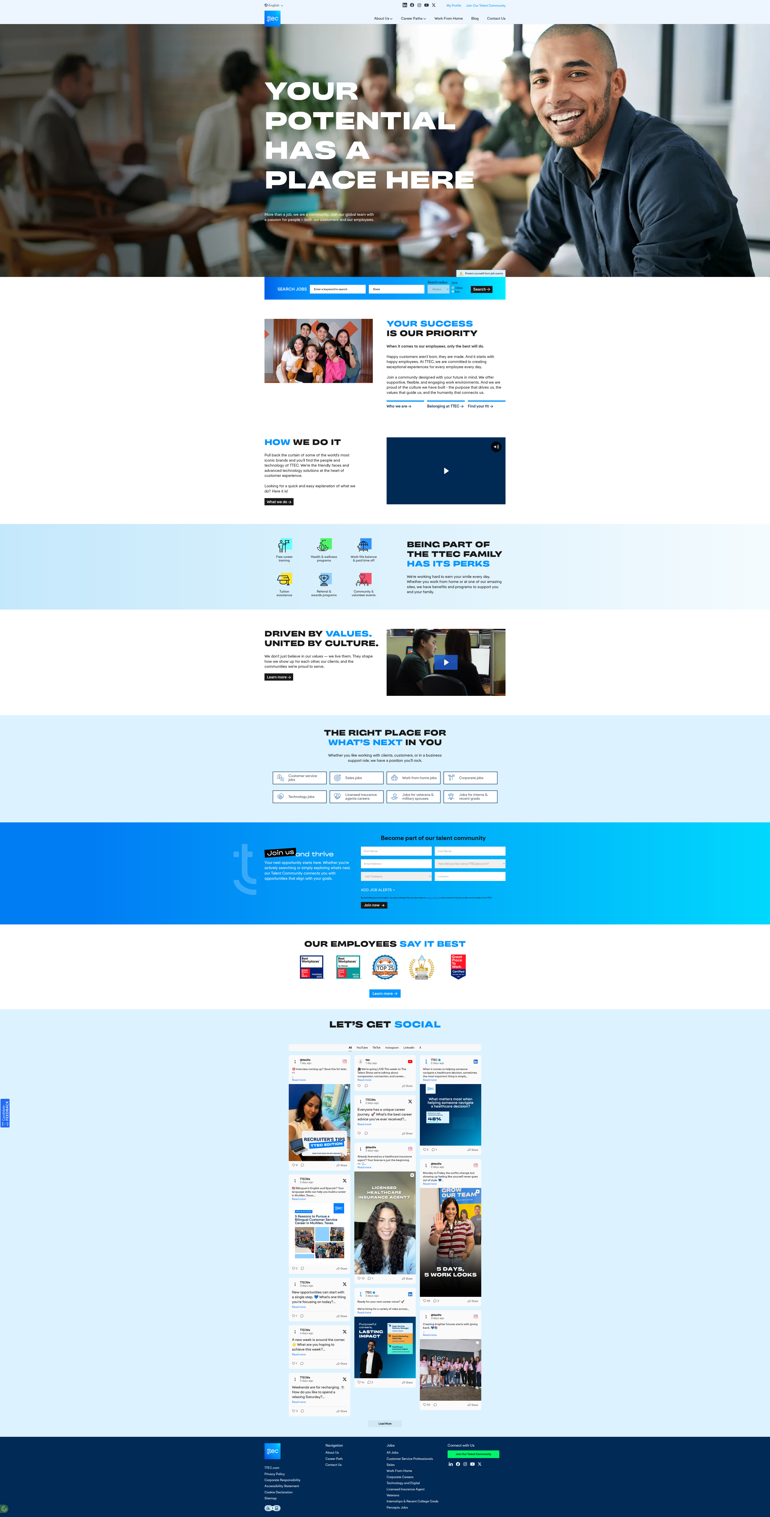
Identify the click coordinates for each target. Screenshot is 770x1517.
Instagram (419, 5)
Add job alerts (376, 890)
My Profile (454, 5)
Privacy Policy (274, 1474)
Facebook (412, 5)
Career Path (334, 1459)
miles (459, 288)
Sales (391, 1465)
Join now (372, 905)
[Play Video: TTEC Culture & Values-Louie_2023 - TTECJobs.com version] (446, 662)
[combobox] (397, 289)
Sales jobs (353, 777)
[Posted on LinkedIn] (475, 1061)
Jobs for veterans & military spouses (418, 796)
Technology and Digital (403, 1483)
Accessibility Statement (281, 1486)
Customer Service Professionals (410, 1459)
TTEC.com (271, 1468)
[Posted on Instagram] (344, 1061)
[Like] (360, 1086)
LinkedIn (405, 5)
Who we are (397, 406)
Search (479, 289)
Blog (475, 18)
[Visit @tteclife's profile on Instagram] (295, 1061)
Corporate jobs (471, 777)
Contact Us (496, 18)
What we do (277, 501)
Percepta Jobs (397, 1507)
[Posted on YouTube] (410, 1061)
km (457, 292)
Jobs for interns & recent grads (473, 796)
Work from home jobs (419, 777)
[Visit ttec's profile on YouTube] (361, 1061)
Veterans (393, 1495)
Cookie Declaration (278, 1492)
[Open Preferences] (4, 1509)
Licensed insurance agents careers (361, 796)
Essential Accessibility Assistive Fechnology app (272, 1508)
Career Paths (411, 18)
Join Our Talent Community (486, 5)
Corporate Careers (400, 1477)
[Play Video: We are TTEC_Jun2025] (446, 470)
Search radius (437, 282)
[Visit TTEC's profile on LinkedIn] (426, 1061)
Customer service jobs (302, 777)
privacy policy (432, 897)
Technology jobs (301, 796)
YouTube (426, 5)
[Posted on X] (410, 1101)
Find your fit (478, 406)
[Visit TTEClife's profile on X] (361, 1101)
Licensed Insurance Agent (406, 1489)
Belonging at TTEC (443, 406)
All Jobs (392, 1452)
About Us (381, 18)
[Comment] (301, 1165)
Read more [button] (299, 1080)
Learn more (277, 677)
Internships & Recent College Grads (412, 1501)
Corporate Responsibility (282, 1480)
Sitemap (270, 1498)
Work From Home (449, 18)
